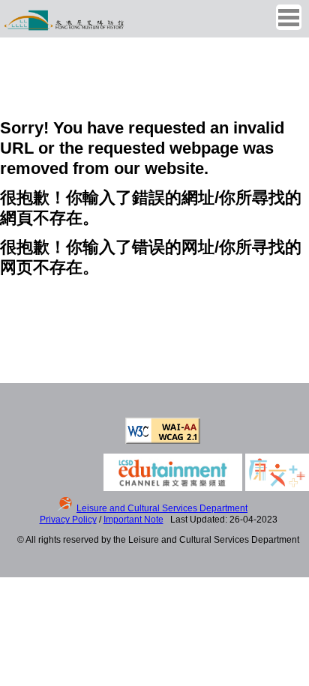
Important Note (134, 519)
